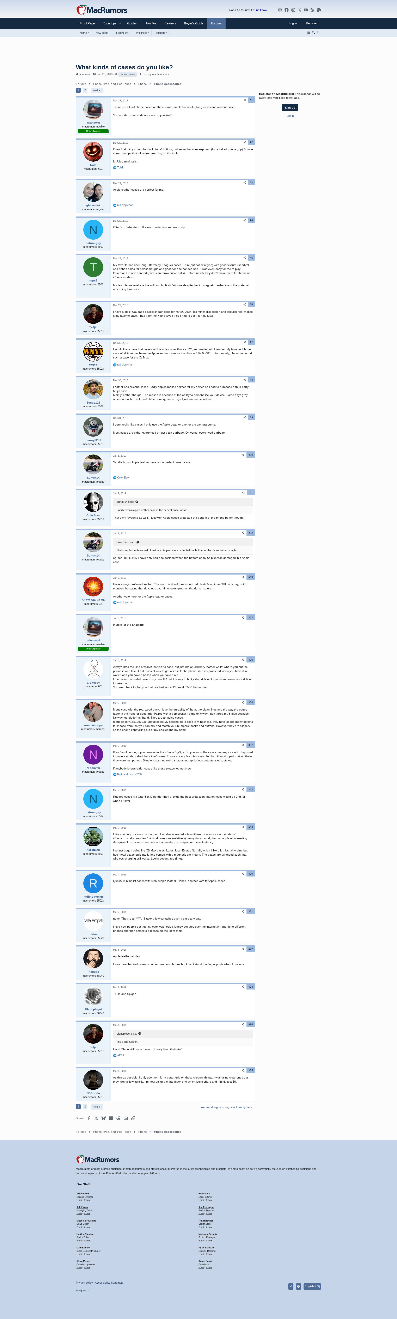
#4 (251, 220)
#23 (251, 986)
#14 (251, 617)
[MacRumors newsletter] (319, 10)
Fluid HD (87, 1290)
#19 (251, 827)
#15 (251, 659)
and (129, 774)
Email (79, 1200)
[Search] (313, 32)
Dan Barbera (83, 1247)
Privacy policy (84, 1282)
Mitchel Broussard (86, 1220)
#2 (251, 142)
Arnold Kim (83, 1193)
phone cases (127, 74)
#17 (251, 745)
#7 (251, 342)
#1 (251, 100)
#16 (251, 702)
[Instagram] (293, 10)
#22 (251, 949)
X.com (87, 1200)
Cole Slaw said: (125, 542)
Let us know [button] (259, 10)
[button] (108, 23)
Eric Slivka (204, 1193)
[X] (299, 10)
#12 (251, 532)
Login (290, 115)
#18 (251, 789)
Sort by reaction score (156, 74)
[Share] (244, 100)
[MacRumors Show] (280, 10)
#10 (251, 454)
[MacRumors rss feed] (312, 10)
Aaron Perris (205, 1261)
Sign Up (290, 107)
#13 (251, 577)
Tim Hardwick (205, 1220)
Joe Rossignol (206, 1207)
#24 (251, 1024)
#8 (251, 379)
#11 (251, 492)
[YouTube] (306, 10)
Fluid (78, 1290)
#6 (251, 304)
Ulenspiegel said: (126, 1033)
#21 (251, 911)
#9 (251, 417)
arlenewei (85, 74)
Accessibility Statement (109, 1282)
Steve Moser (83, 1261)
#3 (251, 182)
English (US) (312, 1286)
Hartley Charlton (85, 1234)
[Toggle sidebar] (318, 33)
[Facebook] (287, 10)
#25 (251, 1070)
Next (95, 90)
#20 (251, 873)
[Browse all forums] (308, 32)
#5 (251, 257)
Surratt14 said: (125, 501)
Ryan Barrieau (206, 1247)
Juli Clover (82, 1207)
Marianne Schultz (207, 1234)
